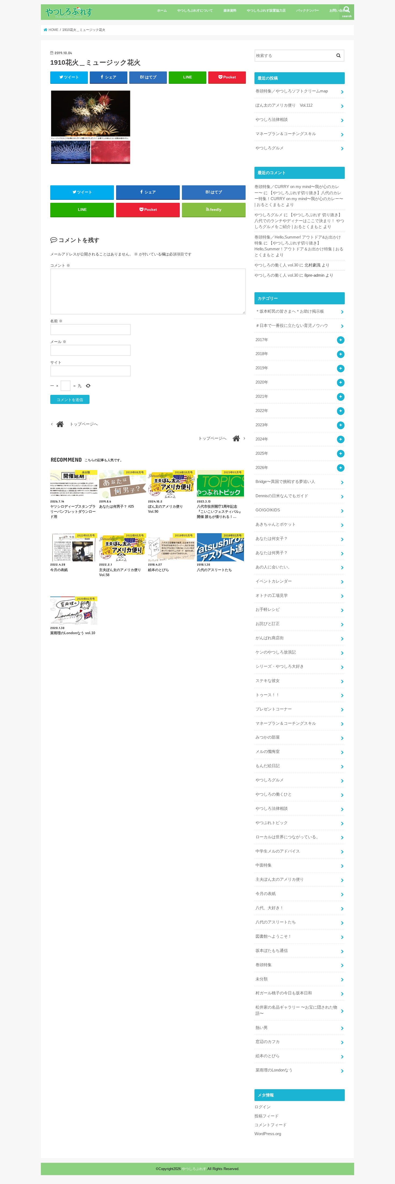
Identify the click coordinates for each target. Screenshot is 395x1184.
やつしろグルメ (270, 148)
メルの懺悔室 (268, 751)
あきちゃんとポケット (276, 524)
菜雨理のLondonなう (274, 1070)
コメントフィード (270, 1125)
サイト (56, 362)
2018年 (262, 354)
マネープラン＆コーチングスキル (286, 134)
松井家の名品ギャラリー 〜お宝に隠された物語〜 (296, 1010)
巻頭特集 (264, 965)
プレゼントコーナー (274, 709)
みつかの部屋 (268, 737)
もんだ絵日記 (268, 766)
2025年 (262, 453)
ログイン (262, 1107)
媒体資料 (230, 10)
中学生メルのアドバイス (278, 851)
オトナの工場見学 (272, 595)
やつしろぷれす (194, 1169)
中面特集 (264, 865)
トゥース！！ (268, 695)
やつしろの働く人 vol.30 (276, 265)
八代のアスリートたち (276, 922)
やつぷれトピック (272, 823)
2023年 (262, 425)
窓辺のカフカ (268, 1041)
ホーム (162, 10)
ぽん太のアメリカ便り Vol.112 (284, 105)
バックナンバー (307, 10)
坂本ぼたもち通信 (272, 950)
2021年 (262, 396)
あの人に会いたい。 (274, 567)
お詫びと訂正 (268, 624)
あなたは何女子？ (272, 538)
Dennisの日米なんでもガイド (282, 496)
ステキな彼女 (268, 680)
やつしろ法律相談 (272, 119)
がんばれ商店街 (270, 638)
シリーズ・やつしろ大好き (280, 666)
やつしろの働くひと (274, 794)
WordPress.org (267, 1134)
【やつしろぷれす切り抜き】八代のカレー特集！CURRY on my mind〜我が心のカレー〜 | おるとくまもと (298, 199)
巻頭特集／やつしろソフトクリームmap (292, 91)
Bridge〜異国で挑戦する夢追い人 (285, 481)
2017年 (262, 340)
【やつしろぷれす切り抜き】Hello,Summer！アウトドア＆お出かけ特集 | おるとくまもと (298, 249)
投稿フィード (266, 1116)
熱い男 (262, 1028)
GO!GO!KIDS (268, 510)
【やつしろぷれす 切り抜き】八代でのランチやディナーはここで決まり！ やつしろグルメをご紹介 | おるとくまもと (299, 221)
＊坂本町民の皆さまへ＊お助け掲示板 (290, 311)
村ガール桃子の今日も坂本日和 (284, 993)
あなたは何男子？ (272, 553)
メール (58, 342)
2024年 (262, 439)
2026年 (262, 467)
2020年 (262, 382)
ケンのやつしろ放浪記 (276, 652)
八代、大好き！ (270, 908)
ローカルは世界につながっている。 (288, 837)
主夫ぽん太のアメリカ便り (280, 879)
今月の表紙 (266, 893)
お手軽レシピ (268, 609)
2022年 (262, 411)
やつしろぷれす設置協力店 (266, 10)
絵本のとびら (268, 1056)
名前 (56, 321)
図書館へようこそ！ (274, 936)
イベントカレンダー (274, 581)
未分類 (262, 979)
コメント (60, 265)
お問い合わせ (339, 10)
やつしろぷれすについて (195, 10)
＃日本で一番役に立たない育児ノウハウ (292, 325)
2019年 (262, 368)
